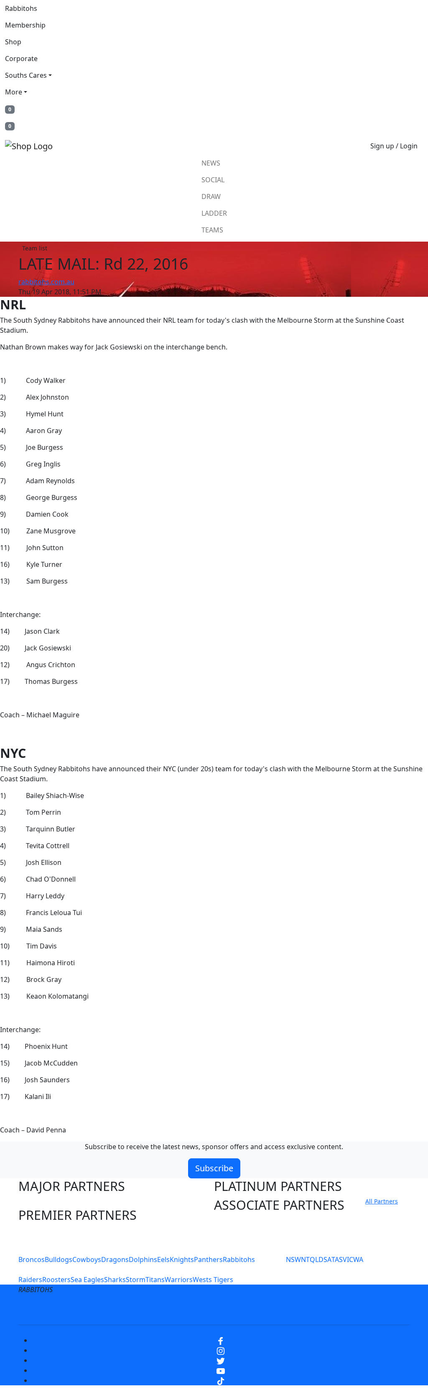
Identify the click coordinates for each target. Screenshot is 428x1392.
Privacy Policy (106, 1309)
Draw (211, 196)
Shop (13, 41)
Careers (153, 1309)
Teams (212, 230)
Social (212, 179)
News (210, 163)
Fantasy (386, 1309)
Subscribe (214, 1168)
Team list (34, 248)
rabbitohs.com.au (46, 281)
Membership (25, 25)
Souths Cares (26, 75)
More (13, 92)
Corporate (21, 58)
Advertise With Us (283, 1309)
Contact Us (224, 1309)
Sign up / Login (394, 145)
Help (186, 1309)
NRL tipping (342, 1309)
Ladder (214, 213)
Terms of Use (50, 1309)
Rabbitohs (21, 8)
